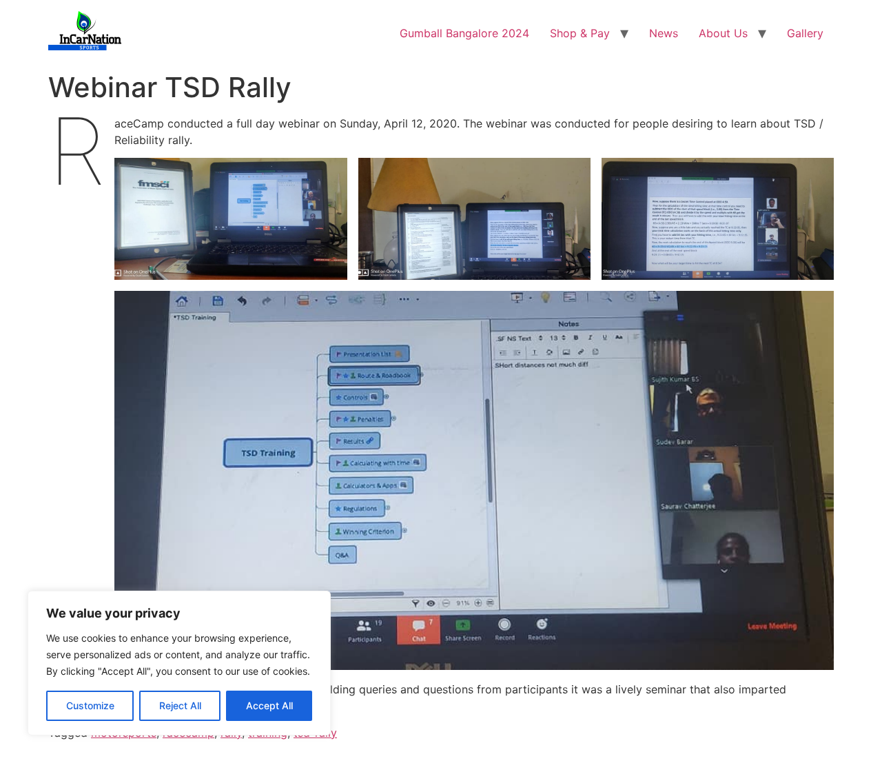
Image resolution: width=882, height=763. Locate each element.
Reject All (180, 705)
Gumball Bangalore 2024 (464, 33)
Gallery (805, 33)
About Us (723, 33)
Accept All (269, 705)
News (663, 33)
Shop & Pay (580, 33)
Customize (90, 705)
